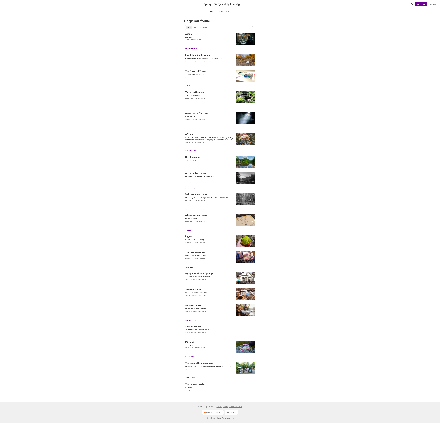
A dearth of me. (193, 305)
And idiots (189, 37)
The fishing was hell (195, 384)
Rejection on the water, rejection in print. (201, 176)
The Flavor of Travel (195, 71)
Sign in (433, 4)
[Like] (186, 43)
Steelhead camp (193, 326)
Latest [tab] (189, 27)
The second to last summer (199, 363)
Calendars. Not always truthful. (197, 292)
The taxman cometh (195, 252)
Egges (188, 236)
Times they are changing (195, 74)
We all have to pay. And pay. (196, 255)
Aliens (188, 34)
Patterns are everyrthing (194, 239)
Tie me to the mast (194, 92)
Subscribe (421, 4)
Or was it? (189, 387)
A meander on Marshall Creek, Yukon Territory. (203, 58)
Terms (225, 407)
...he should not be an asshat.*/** (198, 276)
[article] (220, 39)
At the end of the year (196, 173)
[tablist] (196, 27)
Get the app (231, 412)
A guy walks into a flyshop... (200, 273)
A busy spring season (196, 215)
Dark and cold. (191, 116)
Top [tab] (195, 27)
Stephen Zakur (195, 40)
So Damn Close (193, 289)
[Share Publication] (412, 4)
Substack (208, 418)
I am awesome (191, 218)
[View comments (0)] (201, 64)
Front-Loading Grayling (197, 55)
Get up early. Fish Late (196, 113)
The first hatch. (191, 160)
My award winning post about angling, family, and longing (208, 366)
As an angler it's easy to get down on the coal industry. (206, 197)
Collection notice (235, 407)
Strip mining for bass (196, 194)
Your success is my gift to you (196, 309)
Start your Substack (214, 412)
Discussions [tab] (202, 27)
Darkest (189, 342)
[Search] (406, 4)
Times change (190, 345)
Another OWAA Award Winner (197, 329)
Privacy (219, 407)
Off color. (190, 134)
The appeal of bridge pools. (196, 95)
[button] (212, 11)
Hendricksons (192, 157)
